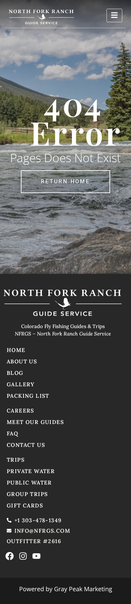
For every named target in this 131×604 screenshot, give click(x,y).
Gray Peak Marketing (83, 589)
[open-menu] (114, 15)
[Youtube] (36, 556)
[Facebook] (9, 556)
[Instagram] (23, 556)
